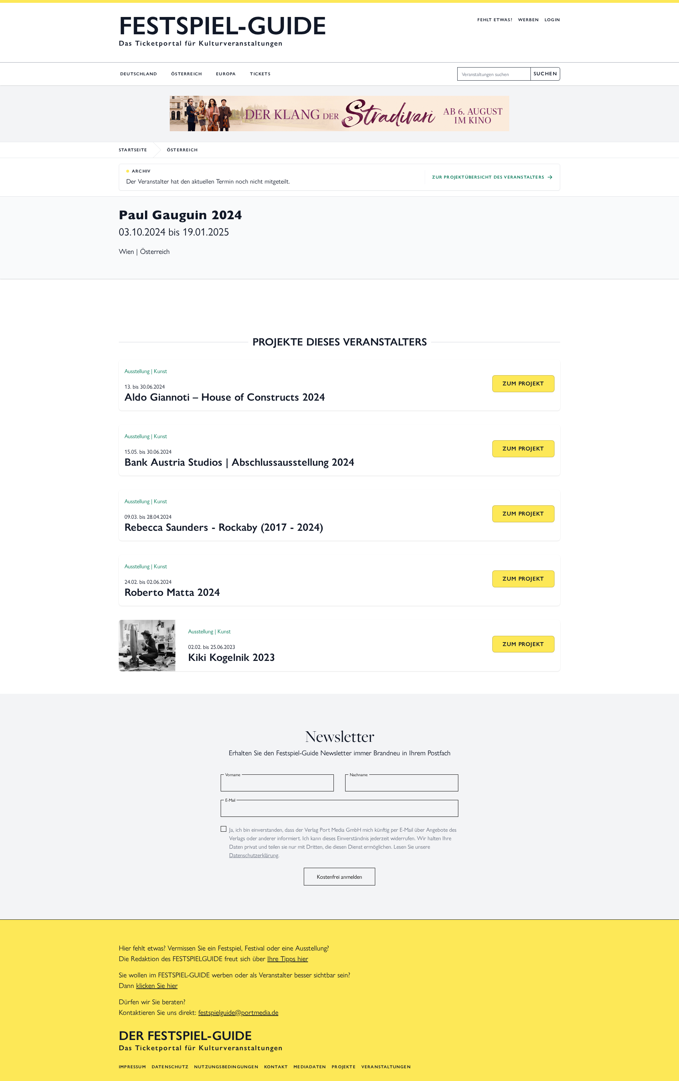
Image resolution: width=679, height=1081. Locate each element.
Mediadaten (310, 1066)
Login (552, 19)
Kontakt (276, 1066)
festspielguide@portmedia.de (238, 1012)
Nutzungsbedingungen (226, 1066)
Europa (226, 73)
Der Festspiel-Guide (185, 1036)
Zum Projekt (523, 383)
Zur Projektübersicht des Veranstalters (488, 177)
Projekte (344, 1066)
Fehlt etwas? (494, 19)
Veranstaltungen (386, 1066)
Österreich (186, 73)
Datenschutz (170, 1066)
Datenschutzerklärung (253, 855)
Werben (528, 19)
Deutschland (138, 73)
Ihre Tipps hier (287, 958)
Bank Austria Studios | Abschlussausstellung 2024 (239, 462)
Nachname (359, 774)
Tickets (260, 73)
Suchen (545, 74)
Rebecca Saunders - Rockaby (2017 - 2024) (223, 527)
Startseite (133, 149)
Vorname (232, 774)
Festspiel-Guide (222, 25)
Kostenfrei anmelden (339, 876)
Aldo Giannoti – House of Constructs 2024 (224, 396)
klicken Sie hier (157, 985)
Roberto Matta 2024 (172, 592)
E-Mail (230, 800)
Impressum (132, 1066)
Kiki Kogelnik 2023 (231, 657)
